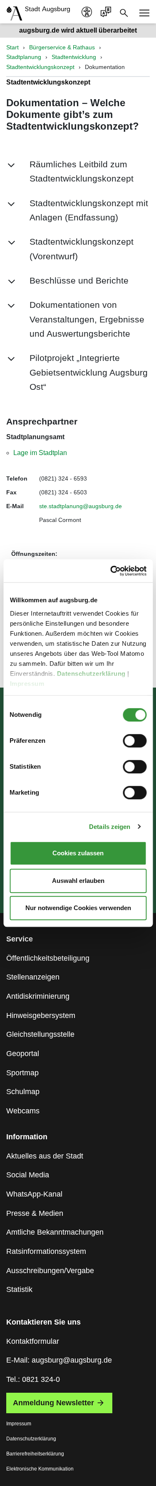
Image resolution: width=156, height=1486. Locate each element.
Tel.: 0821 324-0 (33, 1379)
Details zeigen (109, 826)
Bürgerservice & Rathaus (62, 47)
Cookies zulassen (78, 853)
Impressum (28, 683)
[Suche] (124, 12)
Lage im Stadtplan (40, 452)
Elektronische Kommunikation (40, 1469)
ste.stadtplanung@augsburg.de (80, 506)
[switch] (134, 740)
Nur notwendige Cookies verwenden (78, 907)
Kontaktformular (32, 1341)
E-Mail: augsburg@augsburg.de (59, 1360)
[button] (78, 171)
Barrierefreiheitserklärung (35, 1454)
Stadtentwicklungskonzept (40, 67)
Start (12, 47)
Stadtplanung (23, 57)
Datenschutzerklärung (92, 673)
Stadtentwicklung (74, 57)
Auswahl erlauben (78, 880)
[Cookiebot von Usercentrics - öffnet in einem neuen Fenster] (111, 570)
